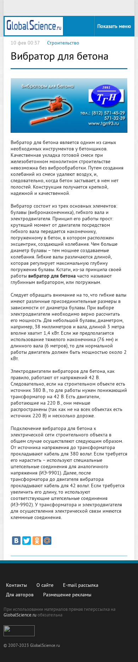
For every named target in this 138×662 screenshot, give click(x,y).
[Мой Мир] (47, 540)
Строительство (63, 43)
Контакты (16, 586)
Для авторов (20, 595)
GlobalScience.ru (20, 615)
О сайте (44, 586)
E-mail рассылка (80, 586)
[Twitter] (26, 540)
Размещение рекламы (67, 595)
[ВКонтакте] (16, 540)
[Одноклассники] (37, 540)
